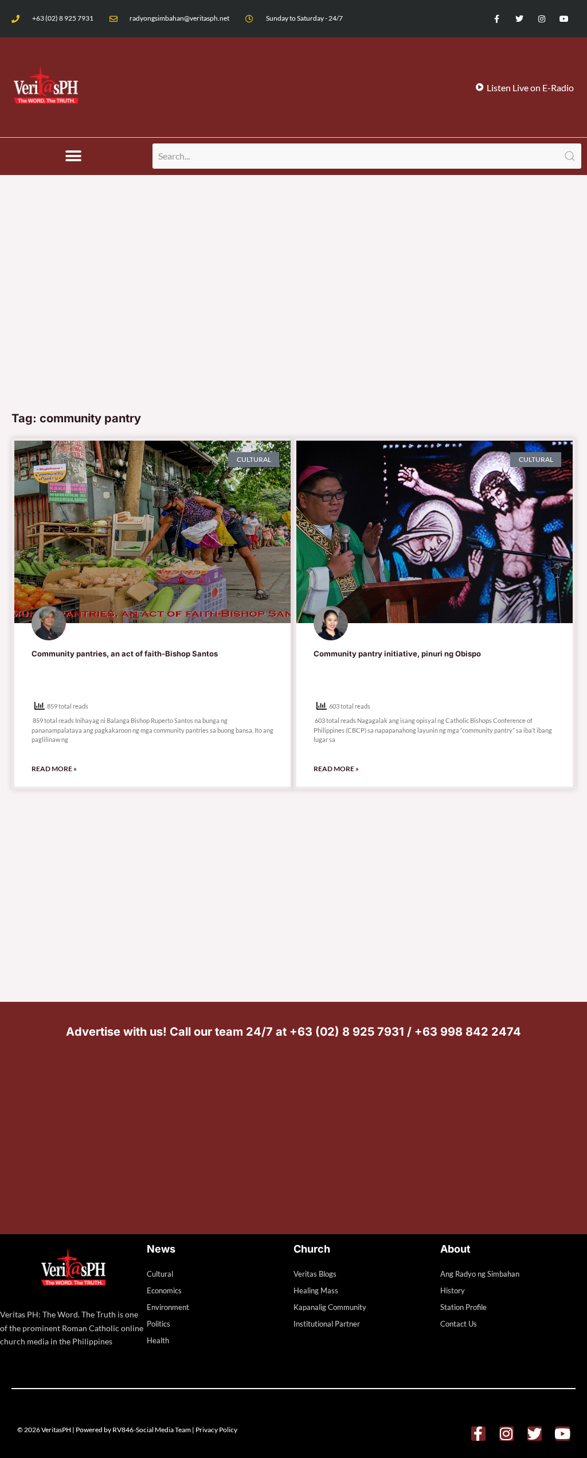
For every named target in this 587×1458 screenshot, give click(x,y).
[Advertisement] (293, 318)
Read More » (54, 768)
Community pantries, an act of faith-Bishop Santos (125, 653)
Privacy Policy (216, 1429)
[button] (74, 156)
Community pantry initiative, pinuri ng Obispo (397, 653)
